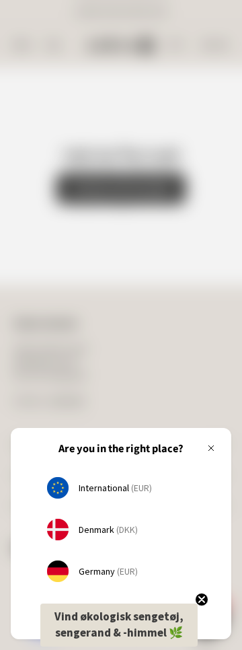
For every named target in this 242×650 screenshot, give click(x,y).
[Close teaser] (201, 599)
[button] (119, 625)
